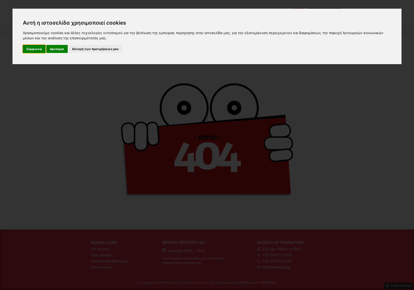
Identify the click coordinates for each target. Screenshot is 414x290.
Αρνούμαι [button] (57, 49)
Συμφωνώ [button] (34, 49)
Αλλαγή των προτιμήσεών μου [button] (95, 49)
